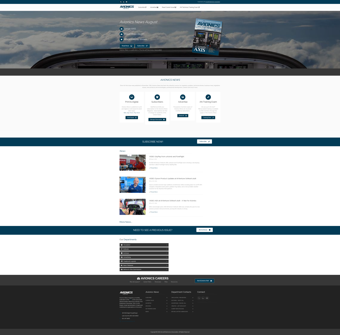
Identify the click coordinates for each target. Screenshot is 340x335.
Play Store (137, 113)
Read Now (125, 46)
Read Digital (130, 117)
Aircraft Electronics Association (213, 1)
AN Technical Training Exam (189, 7)
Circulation (126, 245)
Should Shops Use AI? (134, 34)
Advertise (153, 7)
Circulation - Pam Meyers (178, 297)
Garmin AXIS (130, 28)
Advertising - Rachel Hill (178, 303)
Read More (154, 168)
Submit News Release (177, 308)
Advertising (127, 257)
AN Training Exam (151, 308)
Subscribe (141, 7)
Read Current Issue (168, 7)
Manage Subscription (156, 119)
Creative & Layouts (129, 261)
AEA (130, 299)
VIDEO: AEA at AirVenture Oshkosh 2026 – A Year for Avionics (172, 201)
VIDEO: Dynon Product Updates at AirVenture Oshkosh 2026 (172, 178)
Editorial (126, 249)
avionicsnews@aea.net (128, 321)
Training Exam (207, 117)
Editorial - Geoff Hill (177, 300)
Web (125, 113)
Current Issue (150, 300)
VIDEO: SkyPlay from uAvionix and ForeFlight (166, 156)
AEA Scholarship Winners (135, 39)
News (147, 311)
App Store (130, 113)
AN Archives (203, 230)
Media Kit (181, 115)
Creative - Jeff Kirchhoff (178, 306)
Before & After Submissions (132, 269)
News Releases (128, 265)
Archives (126, 253)
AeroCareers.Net (203, 281)
